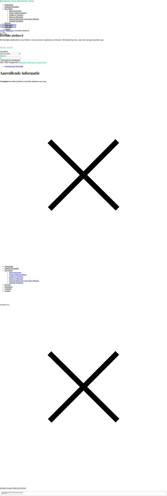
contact (7, 29)
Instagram (8, 287)
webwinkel (9, 5)
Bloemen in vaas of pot (36, 62)
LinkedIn (8, 289)
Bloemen (10, 31)
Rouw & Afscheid (16, 17)
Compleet (4, 51)
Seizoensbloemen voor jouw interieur (24, 19)
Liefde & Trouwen (16, 15)
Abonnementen (15, 11)
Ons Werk (8, 9)
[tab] (86, 66)
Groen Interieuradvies (17, 13)
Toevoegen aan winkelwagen (10, 60)
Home (2, 31)
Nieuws (8, 23)
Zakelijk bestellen (16, 21)
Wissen (3, 56)
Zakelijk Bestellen (12, 7)
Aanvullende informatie (14, 66)
